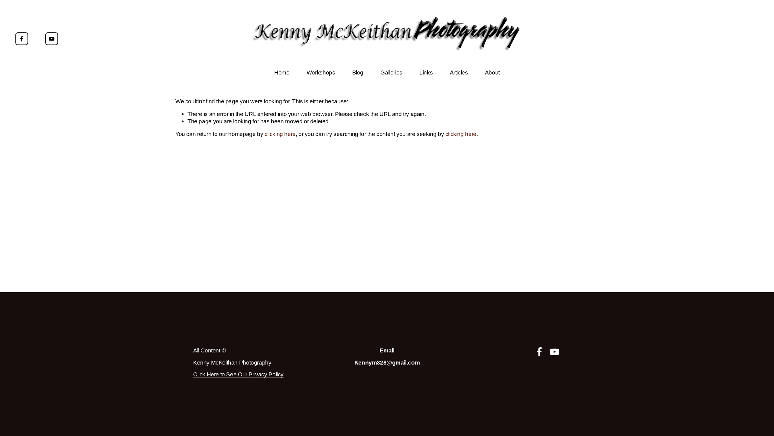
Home (281, 72)
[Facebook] (21, 38)
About (492, 72)
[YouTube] (51, 38)
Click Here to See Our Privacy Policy (238, 374)
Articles (459, 72)
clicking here (280, 133)
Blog (357, 72)
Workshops (321, 72)
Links (426, 72)
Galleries (391, 72)
